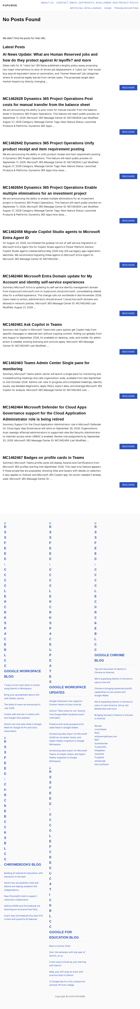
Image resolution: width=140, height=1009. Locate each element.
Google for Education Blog (64, 934)
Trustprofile (100, 747)
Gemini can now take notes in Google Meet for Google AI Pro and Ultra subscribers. (23, 727)
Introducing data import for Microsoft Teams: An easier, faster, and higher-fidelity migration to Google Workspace (68, 755)
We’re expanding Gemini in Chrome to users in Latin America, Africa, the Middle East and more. (113, 705)
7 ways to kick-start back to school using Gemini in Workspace (22, 687)
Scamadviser (101, 743)
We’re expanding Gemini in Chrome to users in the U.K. (113, 680)
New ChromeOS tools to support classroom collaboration (20, 898)
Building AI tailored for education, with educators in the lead (23, 875)
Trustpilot (99, 757)
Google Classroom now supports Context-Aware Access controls (65, 703)
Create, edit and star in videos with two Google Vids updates (21, 716)
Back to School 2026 (59, 946)
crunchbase (100, 729)
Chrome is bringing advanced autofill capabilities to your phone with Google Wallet (113, 692)
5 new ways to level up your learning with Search (67, 964)
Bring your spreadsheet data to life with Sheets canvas (21, 696)
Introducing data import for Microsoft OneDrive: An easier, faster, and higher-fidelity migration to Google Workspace (68, 739)
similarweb (100, 761)
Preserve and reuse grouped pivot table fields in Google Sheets (66, 726)
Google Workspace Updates (67, 689)
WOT (96, 740)
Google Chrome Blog (109, 657)
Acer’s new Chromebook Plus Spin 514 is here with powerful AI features (23, 917)
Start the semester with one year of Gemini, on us (67, 954)
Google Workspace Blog (22, 673)
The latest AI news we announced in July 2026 (22, 706)
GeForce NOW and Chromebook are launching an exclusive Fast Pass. (22, 908)
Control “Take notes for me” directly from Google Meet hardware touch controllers (67, 714)
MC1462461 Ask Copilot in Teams (32, 324)
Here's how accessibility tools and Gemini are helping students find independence (21, 886)
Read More (129, 88)
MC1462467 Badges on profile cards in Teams (43, 458)
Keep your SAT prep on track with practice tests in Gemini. (66, 973)
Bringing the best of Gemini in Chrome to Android (113, 717)
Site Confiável (101, 764)
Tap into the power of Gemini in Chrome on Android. (110, 671)
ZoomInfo (99, 754)
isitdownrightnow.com (105, 736)
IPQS (96, 733)
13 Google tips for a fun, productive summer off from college (67, 983)
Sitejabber (99, 750)
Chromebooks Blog (22, 864)
